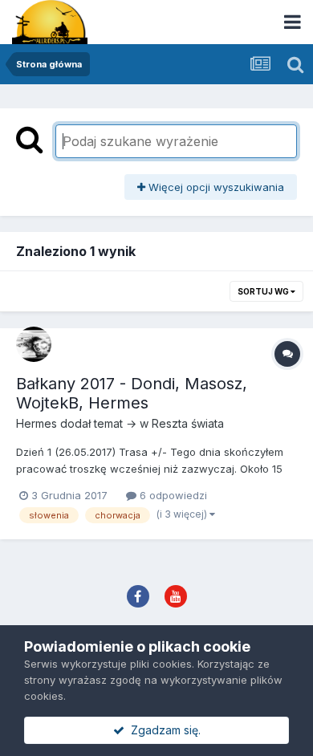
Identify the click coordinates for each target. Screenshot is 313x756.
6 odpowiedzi (171, 495)
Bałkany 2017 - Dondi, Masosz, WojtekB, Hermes (131, 393)
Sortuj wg (264, 291)
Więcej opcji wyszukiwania (214, 187)
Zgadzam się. (162, 730)
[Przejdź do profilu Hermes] (33, 344)
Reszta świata (188, 423)
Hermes (36, 423)
